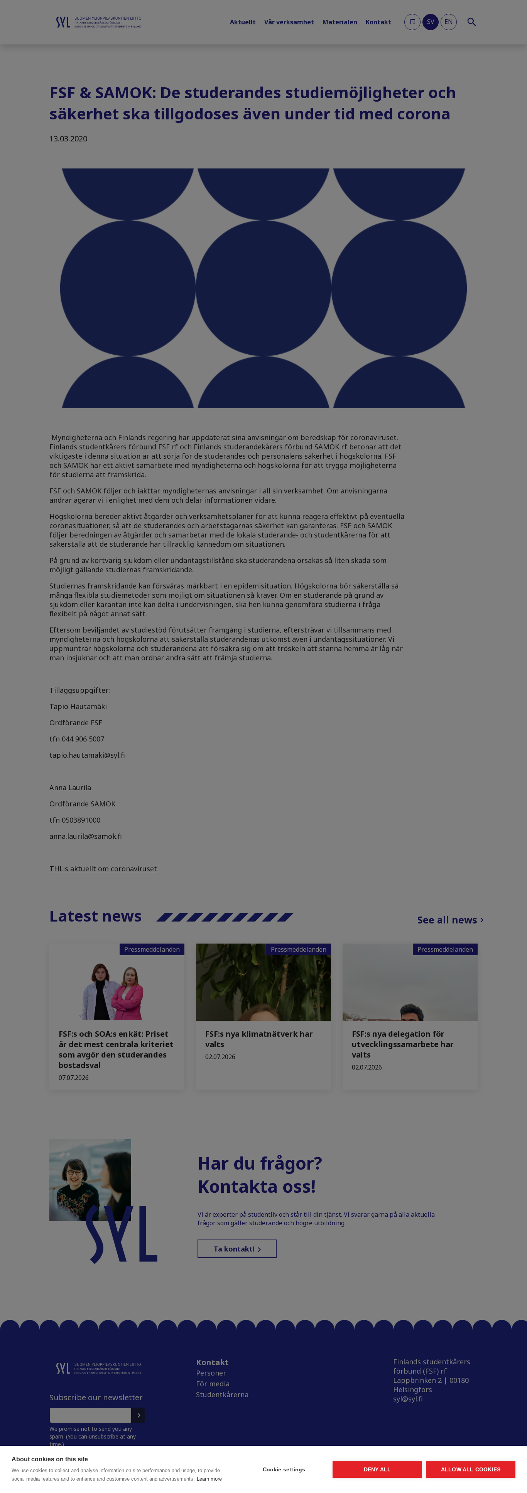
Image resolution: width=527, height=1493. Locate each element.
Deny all (377, 1470)
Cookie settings (284, 1470)
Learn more (209, 1479)
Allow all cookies (470, 1470)
